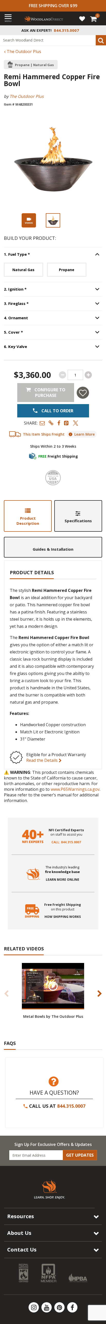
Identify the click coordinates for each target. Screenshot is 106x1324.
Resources (20, 1216)
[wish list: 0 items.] (82, 18)
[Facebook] (72, 1307)
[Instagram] (34, 1307)
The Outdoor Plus (23, 51)
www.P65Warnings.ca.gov (75, 789)
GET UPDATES (80, 1155)
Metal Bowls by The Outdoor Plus (53, 1016)
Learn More (84, 434)
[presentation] (53, 220)
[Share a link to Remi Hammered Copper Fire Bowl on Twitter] (75, 422)
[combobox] (53, 40)
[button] (42, 422)
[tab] (28, 516)
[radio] (23, 270)
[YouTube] (47, 1307)
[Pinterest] (60, 1307)
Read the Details (42, 760)
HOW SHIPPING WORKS (63, 917)
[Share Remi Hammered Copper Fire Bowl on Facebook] (58, 422)
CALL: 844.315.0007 (66, 842)
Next (99, 993)
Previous (6, 993)
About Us (19, 1232)
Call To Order (56, 411)
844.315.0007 (71, 1106)
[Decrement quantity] (62, 375)
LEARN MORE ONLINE (62, 880)
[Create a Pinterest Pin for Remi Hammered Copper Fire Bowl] (66, 422)
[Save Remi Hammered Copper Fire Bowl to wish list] (83, 393)
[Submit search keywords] (101, 40)
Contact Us (22, 1249)
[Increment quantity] (88, 375)
